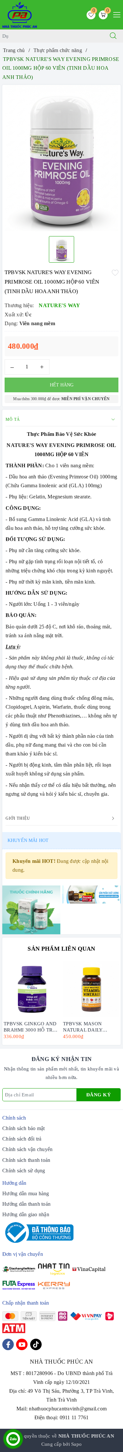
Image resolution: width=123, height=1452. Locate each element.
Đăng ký (98, 1094)
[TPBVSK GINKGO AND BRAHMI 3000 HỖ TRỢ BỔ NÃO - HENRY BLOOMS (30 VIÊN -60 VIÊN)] (32, 989)
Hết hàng (61, 384)
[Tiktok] (36, 1344)
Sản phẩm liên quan (61, 948)
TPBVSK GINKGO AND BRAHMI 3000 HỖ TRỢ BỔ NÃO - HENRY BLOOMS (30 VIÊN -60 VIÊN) (30, 1026)
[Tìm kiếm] (113, 36)
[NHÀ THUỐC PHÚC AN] (19, 14)
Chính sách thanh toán (26, 1160)
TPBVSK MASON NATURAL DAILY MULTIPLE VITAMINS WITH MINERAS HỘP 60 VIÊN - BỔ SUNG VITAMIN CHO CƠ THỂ (90, 1026)
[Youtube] (22, 1344)
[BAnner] (31, 909)
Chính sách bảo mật (23, 1128)
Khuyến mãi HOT (28, 840)
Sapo (76, 1444)
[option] (61, 158)
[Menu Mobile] (115, 14)
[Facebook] (8, 1344)
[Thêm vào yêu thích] (115, 272)
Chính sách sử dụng (23, 1170)
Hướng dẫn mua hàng (25, 1193)
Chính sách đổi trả (22, 1139)
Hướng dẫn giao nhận (25, 1214)
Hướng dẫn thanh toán (26, 1204)
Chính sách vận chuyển (27, 1149)
